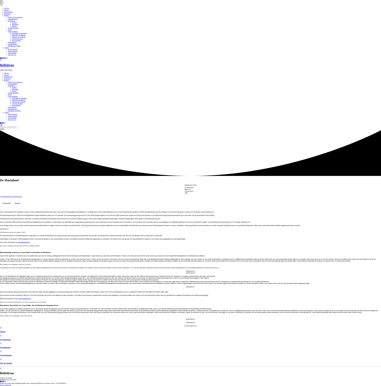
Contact (6, 47)
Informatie (15, 24)
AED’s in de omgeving (15, 17)
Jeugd (10, 30)
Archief (14, 23)
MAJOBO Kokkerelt (18, 35)
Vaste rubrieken (13, 31)
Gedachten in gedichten (19, 33)
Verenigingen (12, 42)
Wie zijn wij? (12, 55)
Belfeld (6, 15)
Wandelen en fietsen (14, 46)
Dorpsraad (7, 14)
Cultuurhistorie (12, 19)
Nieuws (6, 10)
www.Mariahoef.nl (23, 242)
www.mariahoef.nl (24, 299)
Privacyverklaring (5, 385)
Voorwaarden (12, 53)
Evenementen (8, 12)
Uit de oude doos (17, 39)
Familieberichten (13, 28)
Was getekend (16, 40)
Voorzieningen (12, 44)
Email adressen (12, 51)
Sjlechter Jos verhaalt (18, 37)
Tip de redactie (12, 49)
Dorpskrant (11, 21)
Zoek (2, 129)
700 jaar (6, 8)
